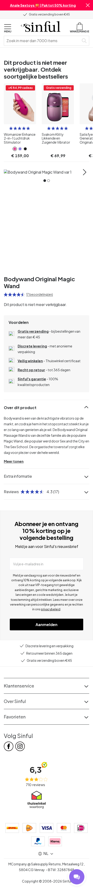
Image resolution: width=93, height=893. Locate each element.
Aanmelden (46, 624)
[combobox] (42, 40)
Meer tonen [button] (14, 461)
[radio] (11, 128)
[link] (15, 149)
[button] (88, 5)
